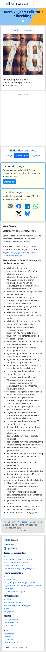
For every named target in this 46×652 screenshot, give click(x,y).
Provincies (8, 565)
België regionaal (29, 568)
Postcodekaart (10, 625)
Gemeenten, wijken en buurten (18, 559)
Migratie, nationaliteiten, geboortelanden (23, 585)
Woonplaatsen (21, 562)
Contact (7, 636)
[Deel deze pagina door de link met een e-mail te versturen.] (10, 206)
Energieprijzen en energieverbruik (19, 582)
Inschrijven (9, 181)
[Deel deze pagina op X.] (18, 213)
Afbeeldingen (21, 155)
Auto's (6, 576)
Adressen (8, 556)
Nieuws (7, 608)
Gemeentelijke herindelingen (17, 605)
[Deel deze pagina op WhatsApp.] (35, 206)
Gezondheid (9, 579)
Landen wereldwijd (12, 568)
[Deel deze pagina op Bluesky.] (27, 213)
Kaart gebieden (11, 619)
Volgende (27, 30)
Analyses (8, 599)
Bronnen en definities (14, 602)
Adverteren (9, 633)
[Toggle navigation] (36, 3)
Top (24, 530)
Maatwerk (8, 639)
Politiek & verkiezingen (14, 591)
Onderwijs (8, 588)
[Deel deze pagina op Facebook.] (18, 206)
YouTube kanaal (11, 642)
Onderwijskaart (11, 622)
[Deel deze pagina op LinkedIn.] (27, 206)
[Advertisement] (23, 121)
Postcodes (8, 562)
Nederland (19, 565)
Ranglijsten (9, 611)
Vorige (17, 30)
